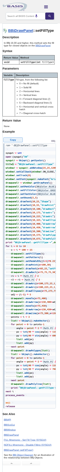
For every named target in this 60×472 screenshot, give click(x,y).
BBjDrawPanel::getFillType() (18, 450)
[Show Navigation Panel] (51, 7)
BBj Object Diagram (23, 455)
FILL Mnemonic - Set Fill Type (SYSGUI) (25, 440)
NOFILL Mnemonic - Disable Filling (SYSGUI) (28, 445)
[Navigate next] (31, 463)
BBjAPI (7, 419)
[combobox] (25, 16)
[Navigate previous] (11, 463)
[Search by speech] (36, 16)
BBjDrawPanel (20, 30)
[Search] (49, 16)
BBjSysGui (9, 424)
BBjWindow (10, 429)
